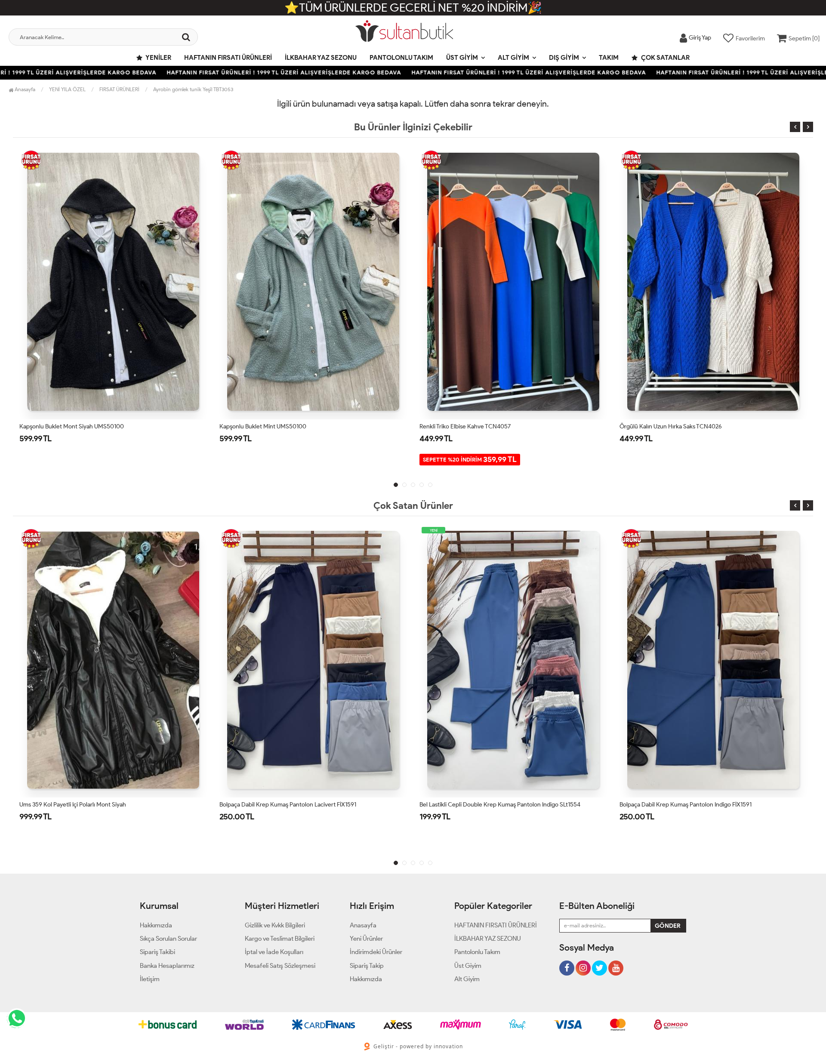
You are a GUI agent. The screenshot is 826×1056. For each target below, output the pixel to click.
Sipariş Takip (367, 966)
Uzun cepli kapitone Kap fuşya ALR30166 (674, 426)
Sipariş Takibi (157, 952)
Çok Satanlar (665, 58)
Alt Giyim (513, 58)
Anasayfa (24, 89)
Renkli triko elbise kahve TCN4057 (265, 426)
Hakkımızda (156, 925)
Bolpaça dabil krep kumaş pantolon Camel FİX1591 (686, 804)
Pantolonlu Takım (401, 58)
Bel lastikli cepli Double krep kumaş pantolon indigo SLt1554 (299, 804)
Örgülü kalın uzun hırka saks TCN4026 (470, 426)
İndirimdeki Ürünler (376, 952)
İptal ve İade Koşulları (274, 952)
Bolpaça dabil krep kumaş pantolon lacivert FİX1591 (87, 804)
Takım (609, 58)
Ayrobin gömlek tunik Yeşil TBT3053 (193, 89)
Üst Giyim (462, 58)
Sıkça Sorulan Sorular (168, 938)
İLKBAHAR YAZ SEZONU (321, 58)
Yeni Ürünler (366, 938)
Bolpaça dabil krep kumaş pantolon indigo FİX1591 (485, 804)
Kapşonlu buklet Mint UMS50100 (62, 426)
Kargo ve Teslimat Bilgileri (279, 938)
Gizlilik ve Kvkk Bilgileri (275, 925)
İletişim (150, 979)
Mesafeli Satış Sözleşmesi (280, 966)
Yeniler (158, 58)
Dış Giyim (564, 58)
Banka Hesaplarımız (167, 966)
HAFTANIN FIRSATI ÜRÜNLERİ (228, 58)
